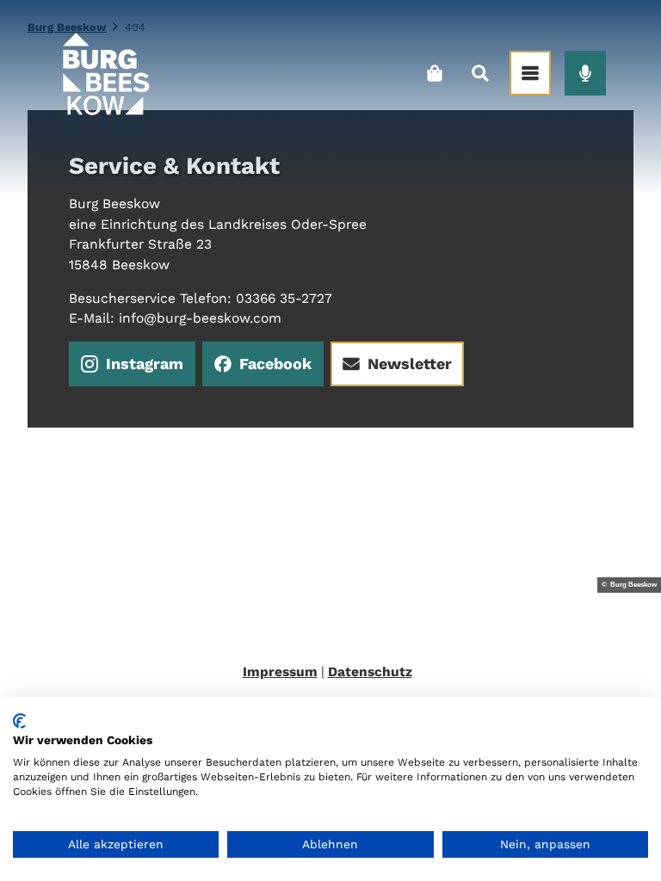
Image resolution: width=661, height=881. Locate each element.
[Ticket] (434, 73)
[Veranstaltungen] (585, 73)
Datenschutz (370, 671)
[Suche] (480, 73)
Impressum (280, 671)
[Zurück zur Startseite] (105, 73)
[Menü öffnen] (530, 73)
